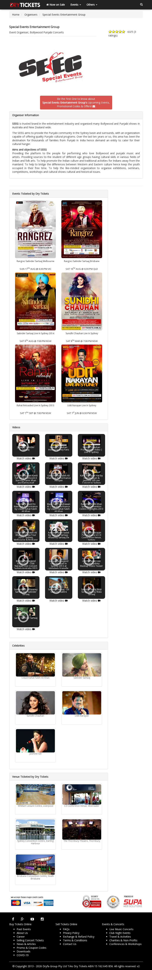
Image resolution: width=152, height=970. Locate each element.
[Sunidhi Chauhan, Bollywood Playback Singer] (35, 702)
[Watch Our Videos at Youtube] (32, 919)
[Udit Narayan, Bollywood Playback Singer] (81, 702)
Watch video (24, 458)
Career (21, 936)
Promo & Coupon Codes (31, 947)
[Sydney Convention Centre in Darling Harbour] (35, 829)
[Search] (141, 4)
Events (74, 4)
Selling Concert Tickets (30, 940)
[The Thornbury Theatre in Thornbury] (81, 829)
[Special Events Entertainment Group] (76, 69)
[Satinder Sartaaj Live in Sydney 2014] (35, 301)
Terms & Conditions (75, 940)
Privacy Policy (71, 933)
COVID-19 (23, 955)
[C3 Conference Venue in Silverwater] (81, 794)
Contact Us (69, 944)
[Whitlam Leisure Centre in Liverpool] (35, 794)
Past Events (24, 929)
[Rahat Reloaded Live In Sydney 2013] (35, 373)
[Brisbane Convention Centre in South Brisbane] (35, 864)
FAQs (66, 929)
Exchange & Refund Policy (78, 936)
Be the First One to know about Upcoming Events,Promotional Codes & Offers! (76, 102)
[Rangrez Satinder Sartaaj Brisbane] (81, 229)
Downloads (23, 951)
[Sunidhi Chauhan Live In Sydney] (81, 301)
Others (91, 4)
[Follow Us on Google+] (22, 919)
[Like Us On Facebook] (13, 919)
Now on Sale (57, 4)
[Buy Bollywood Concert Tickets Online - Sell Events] (25, 4)
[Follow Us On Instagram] (42, 919)
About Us (22, 933)
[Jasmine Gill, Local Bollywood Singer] (35, 740)
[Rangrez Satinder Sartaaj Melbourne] (35, 229)
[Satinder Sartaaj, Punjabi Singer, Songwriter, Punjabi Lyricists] (81, 665)
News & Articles (26, 944)
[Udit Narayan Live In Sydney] (81, 373)
